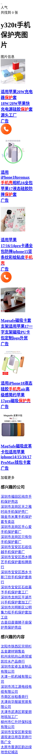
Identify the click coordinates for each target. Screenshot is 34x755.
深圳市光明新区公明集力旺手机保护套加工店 (16, 612)
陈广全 (6, 742)
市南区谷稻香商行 (14, 697)
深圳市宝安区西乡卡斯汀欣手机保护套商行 (16, 577)
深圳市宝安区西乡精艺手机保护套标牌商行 (16, 562)
